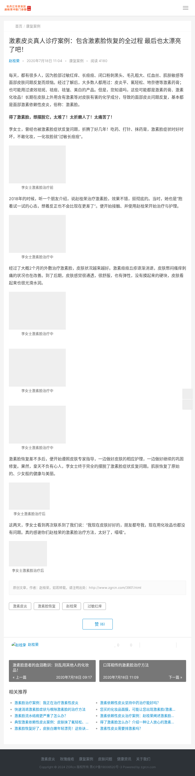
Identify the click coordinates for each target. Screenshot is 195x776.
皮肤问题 (105, 759)
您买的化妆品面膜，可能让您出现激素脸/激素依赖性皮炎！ (138, 709)
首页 (18, 26)
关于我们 (143, 759)
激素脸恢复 (47, 606)
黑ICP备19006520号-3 (106, 767)
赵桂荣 (14, 60)
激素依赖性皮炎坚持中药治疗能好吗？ (130, 702)
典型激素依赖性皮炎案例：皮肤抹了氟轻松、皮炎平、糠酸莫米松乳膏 (53, 722)
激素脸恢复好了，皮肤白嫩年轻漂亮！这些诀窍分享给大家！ (53, 728)
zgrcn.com (148, 767)
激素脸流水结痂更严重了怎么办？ (41, 715)
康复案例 (33, 26)
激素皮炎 (20, 606)
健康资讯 (124, 759)
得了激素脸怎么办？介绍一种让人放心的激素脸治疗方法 (138, 722)
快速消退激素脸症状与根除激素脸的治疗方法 (50, 709)
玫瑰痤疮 (67, 759)
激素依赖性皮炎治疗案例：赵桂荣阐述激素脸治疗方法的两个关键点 (138, 715)
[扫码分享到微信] (147, 645)
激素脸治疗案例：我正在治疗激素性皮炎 (46, 702)
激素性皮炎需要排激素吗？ (121, 728)
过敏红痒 (95, 606)
